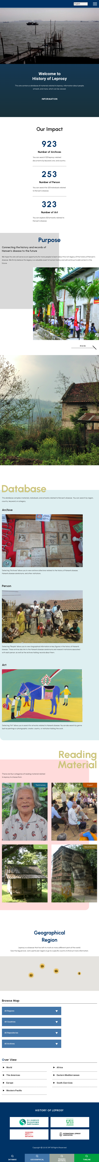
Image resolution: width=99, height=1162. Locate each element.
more (83, 346)
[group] (49, 63)
